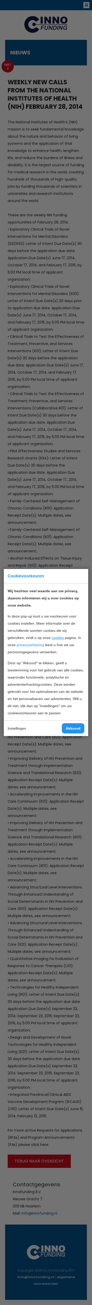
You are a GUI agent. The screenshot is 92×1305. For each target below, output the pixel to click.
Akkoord (73, 728)
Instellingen (17, 728)
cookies (58, 638)
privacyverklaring (30, 645)
